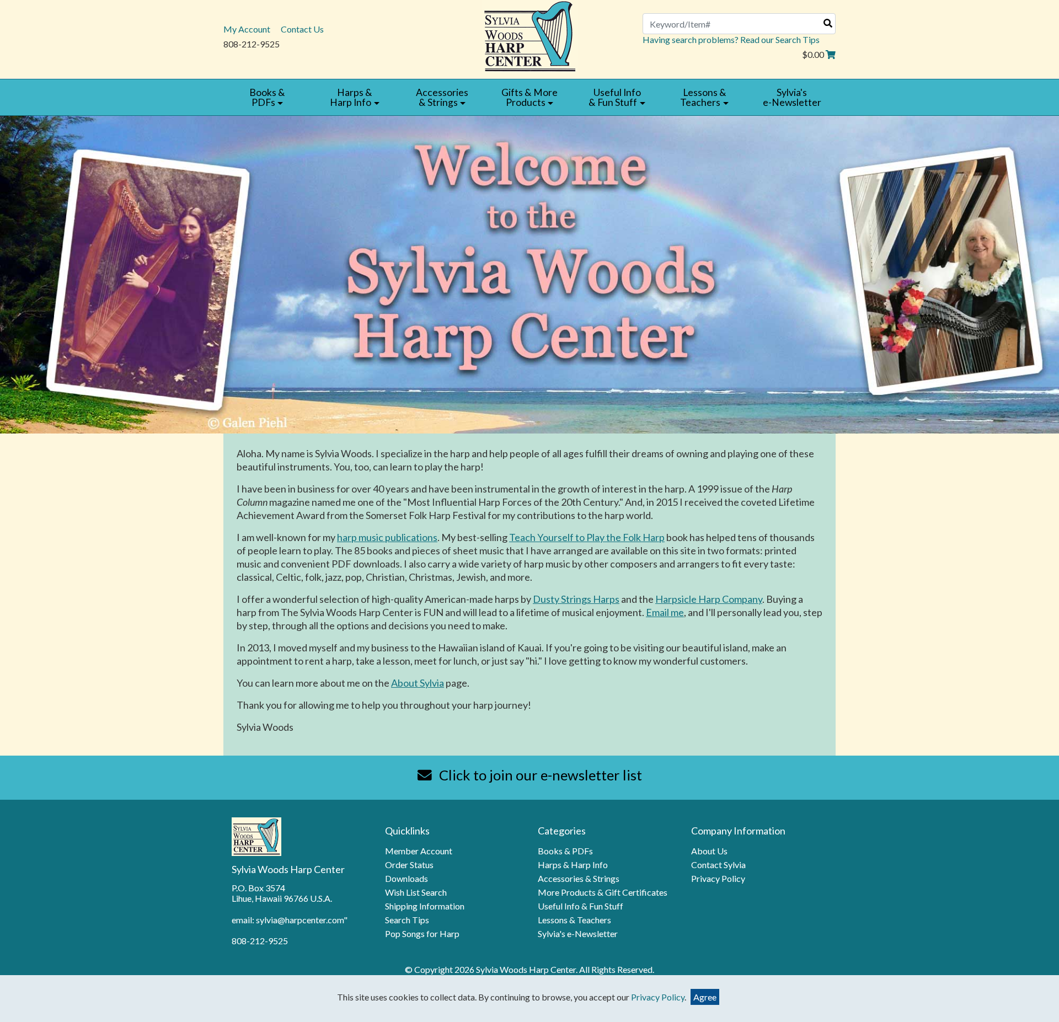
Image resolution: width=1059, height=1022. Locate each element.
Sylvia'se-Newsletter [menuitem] (792, 97)
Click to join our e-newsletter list (539, 775)
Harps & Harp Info (573, 864)
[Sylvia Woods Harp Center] (530, 35)
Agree (704, 997)
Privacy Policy (718, 878)
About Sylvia (417, 683)
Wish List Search (416, 892)
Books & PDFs (565, 851)
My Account (246, 29)
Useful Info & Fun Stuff (580, 906)
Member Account (418, 851)
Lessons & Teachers (574, 919)
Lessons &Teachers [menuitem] (703, 97)
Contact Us (302, 29)
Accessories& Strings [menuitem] (442, 97)
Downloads (406, 878)
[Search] (828, 23)
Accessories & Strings (578, 878)
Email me (665, 612)
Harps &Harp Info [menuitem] (351, 97)
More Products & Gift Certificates (602, 892)
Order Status (409, 864)
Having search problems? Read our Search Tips (731, 39)
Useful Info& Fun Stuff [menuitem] (614, 97)
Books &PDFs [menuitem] (267, 97)
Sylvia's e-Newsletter (578, 933)
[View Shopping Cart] (831, 54)
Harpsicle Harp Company (708, 599)
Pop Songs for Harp (422, 933)
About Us (709, 851)
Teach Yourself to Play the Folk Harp (587, 537)
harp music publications (387, 537)
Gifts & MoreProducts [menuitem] (529, 97)
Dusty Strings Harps (576, 599)
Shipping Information (424, 906)
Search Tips (407, 919)
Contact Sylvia (718, 864)
